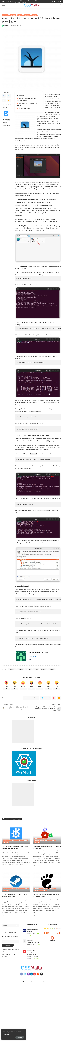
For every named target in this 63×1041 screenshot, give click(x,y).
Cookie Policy (6, 1034)
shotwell (27, 15)
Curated (12, 669)
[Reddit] (58, 1)
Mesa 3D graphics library (41, 840)
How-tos (21, 669)
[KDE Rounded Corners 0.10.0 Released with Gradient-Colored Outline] (6, 113)
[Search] (60, 5)
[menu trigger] (4, 5)
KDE (13, 840)
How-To (5, 15)
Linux (20, 15)
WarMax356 (7, 25)
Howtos (13, 15)
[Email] (9, 100)
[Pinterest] (4, 100)
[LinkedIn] (55, 1)
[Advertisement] (23, 731)
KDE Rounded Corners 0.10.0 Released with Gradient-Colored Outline (6, 122)
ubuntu (34, 15)
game (5, 888)
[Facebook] (49, 1)
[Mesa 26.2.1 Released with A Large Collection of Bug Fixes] (47, 833)
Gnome (37, 888)
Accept (20, 1037)
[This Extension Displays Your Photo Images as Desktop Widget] (47, 881)
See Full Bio (33, 656)
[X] (51, 1)
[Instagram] (53, 1)
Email (4, 938)
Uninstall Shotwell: (24, 108)
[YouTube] (57, 1)
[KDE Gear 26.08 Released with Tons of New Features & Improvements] (16, 833)
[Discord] (60, 1)
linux (36, 669)
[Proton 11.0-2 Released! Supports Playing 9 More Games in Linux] (16, 881)
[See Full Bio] (38, 656)
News (25, 840)
